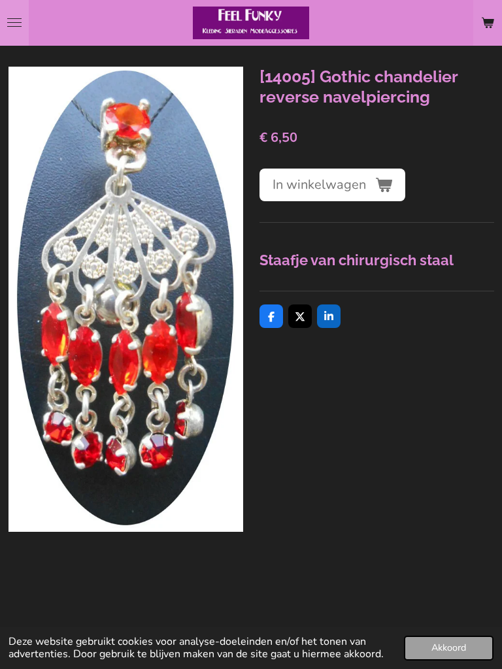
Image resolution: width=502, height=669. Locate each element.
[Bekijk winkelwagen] (487, 23)
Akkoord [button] (448, 647)
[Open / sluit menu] (14, 23)
